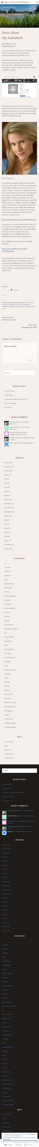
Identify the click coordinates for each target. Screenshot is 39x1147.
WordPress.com (9, 758)
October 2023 (8, 471)
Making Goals (8, 641)
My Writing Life (9, 649)
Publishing (5, 306)
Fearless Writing (9, 391)
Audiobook (11, 302)
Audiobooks (7, 575)
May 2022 (7, 524)
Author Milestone (9, 584)
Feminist (7, 620)
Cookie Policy (6, 1139)
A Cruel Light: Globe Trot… (27, 810)
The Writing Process (10, 706)
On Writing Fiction (12, 304)
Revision (6, 686)
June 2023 (7, 483)
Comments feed (9, 754)
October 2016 (8, 549)
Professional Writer (24, 304)
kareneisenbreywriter (16, 432)
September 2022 (9, 512)
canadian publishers (10, 596)
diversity (7, 616)
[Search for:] (19, 373)
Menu (33, 7)
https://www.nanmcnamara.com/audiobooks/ (19, 219)
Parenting (7, 661)
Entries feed (8, 750)
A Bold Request (8, 395)
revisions (7, 690)
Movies (6, 645)
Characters (27, 302)
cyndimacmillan (8, 46)
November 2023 (9, 467)
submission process (10, 702)
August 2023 (7, 475)
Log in (6, 746)
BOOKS (21, 302)
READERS (11, 306)
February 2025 (8, 462)
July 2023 (6, 479)
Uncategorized (8, 711)
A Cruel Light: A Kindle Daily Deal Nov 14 (15, 399)
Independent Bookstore (11, 629)
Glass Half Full (8, 625)
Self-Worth (7, 698)
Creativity (7, 612)
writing (26, 306)
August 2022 (7, 516)
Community (7, 604)
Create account (8, 742)
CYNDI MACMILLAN (8, 7)
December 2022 (8, 503)
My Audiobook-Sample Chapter (24, 443)
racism (6, 678)
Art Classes (7, 567)
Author (17, 302)
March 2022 (7, 532)
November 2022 (9, 508)
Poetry (6, 665)
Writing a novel (8, 719)
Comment (30, 360)
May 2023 (7, 487)
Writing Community (10, 723)
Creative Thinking (9, 608)
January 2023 (8, 499)
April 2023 (7, 491)
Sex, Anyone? (8, 407)
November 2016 (8, 544)
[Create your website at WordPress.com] (19, 2)
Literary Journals (9, 637)
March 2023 (7, 495)
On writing (7, 653)
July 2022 (6, 520)
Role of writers (19, 306)
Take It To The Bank (10, 403)
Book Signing (8, 588)
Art (5, 563)
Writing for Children (10, 727)
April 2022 (7, 528)
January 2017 (8, 540)
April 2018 (7, 536)
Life (5, 633)
